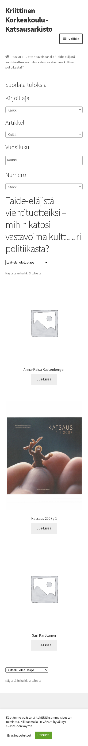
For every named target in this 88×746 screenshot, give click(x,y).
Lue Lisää (44, 379)
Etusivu (16, 57)
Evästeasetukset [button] (19, 735)
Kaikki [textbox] (12, 110)
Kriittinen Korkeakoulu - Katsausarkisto (28, 20)
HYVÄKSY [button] (43, 735)
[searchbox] (30, 160)
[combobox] (44, 110)
